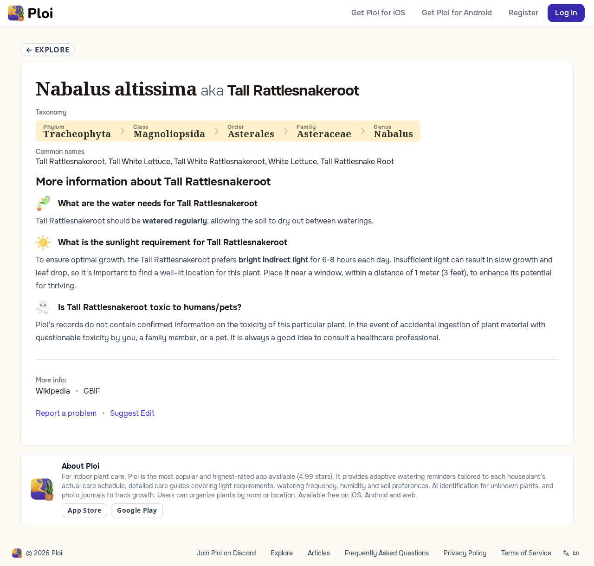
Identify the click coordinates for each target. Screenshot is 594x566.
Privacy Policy (465, 553)
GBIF (92, 391)
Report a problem (66, 413)
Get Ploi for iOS (378, 13)
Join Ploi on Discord (226, 553)
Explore (282, 553)
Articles (319, 553)
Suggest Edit (132, 413)
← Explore (48, 50)
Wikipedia (53, 391)
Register (523, 13)
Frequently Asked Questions (387, 553)
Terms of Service (526, 553)
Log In (566, 13)
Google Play (137, 510)
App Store (84, 510)
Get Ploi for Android (457, 13)
